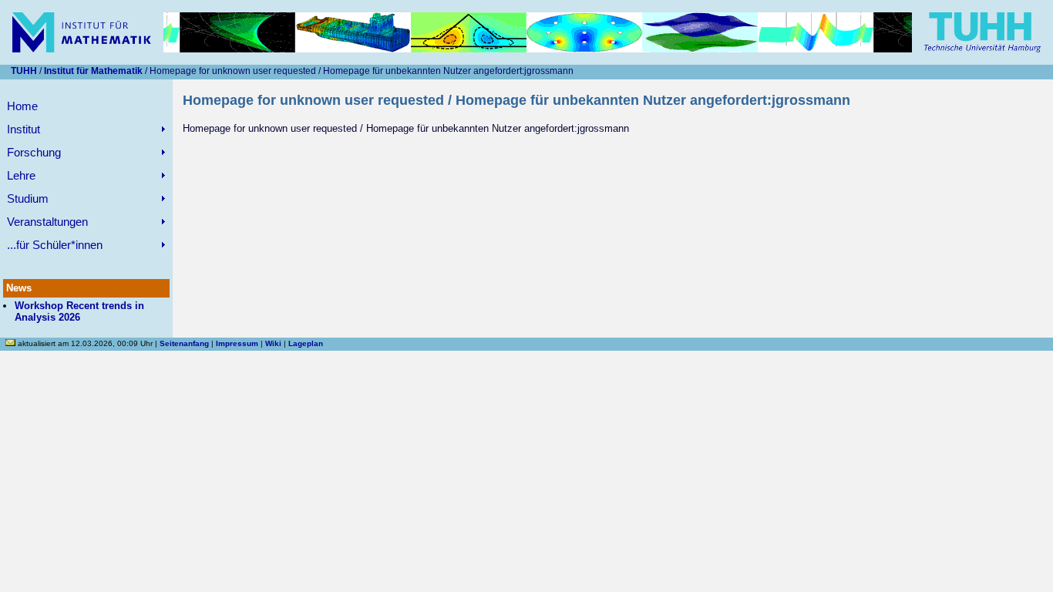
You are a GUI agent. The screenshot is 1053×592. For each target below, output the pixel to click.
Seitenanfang (184, 343)
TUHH (24, 71)
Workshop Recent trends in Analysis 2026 (79, 311)
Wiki (273, 343)
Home (22, 106)
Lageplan (305, 343)
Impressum (237, 343)
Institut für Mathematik (93, 71)
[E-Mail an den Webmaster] (11, 343)
